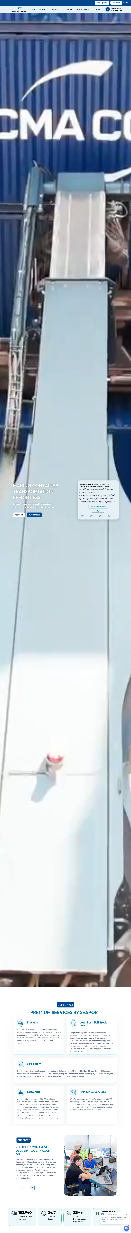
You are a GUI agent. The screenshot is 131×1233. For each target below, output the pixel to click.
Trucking (32, 1022)
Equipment (34, 1063)
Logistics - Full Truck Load (93, 1024)
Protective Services (93, 1092)
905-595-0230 (116, 10)
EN (124, 3)
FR (127, 3)
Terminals (33, 1092)
